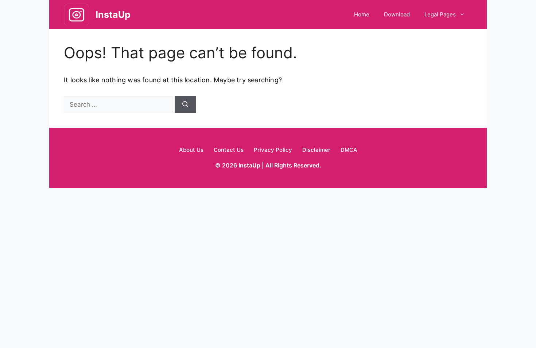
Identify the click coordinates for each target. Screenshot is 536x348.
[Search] (185, 105)
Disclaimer (316, 149)
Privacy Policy (273, 149)
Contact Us (229, 149)
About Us (191, 149)
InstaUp (113, 14)
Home (361, 14)
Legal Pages (440, 14)
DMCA (349, 149)
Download (397, 14)
